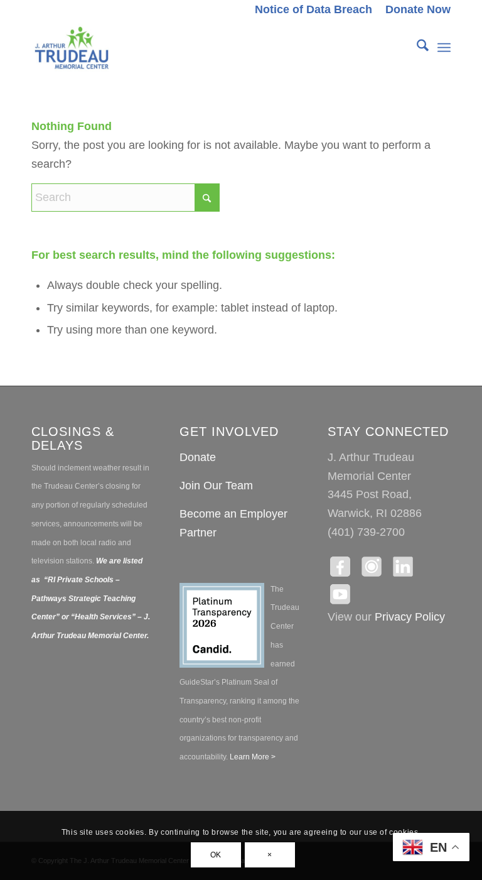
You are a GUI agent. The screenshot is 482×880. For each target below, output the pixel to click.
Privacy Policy (410, 617)
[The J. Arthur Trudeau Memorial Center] (71, 47)
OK (216, 854)
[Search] (416, 47)
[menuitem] (314, 10)
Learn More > (252, 756)
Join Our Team (216, 485)
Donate (197, 457)
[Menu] (444, 48)
